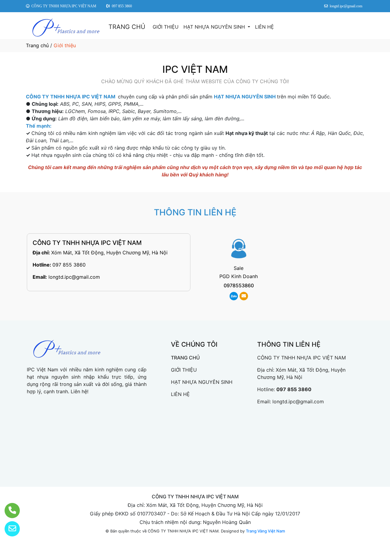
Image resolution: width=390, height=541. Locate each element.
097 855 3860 (69, 265)
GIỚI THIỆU (166, 27)
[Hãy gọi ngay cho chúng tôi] (8, 510)
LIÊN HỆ (264, 27)
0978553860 (239, 285)
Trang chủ (37, 45)
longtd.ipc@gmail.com (74, 277)
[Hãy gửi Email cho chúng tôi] (8, 529)
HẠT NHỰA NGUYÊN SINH (214, 27)
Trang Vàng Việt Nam (265, 531)
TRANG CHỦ (126, 26)
